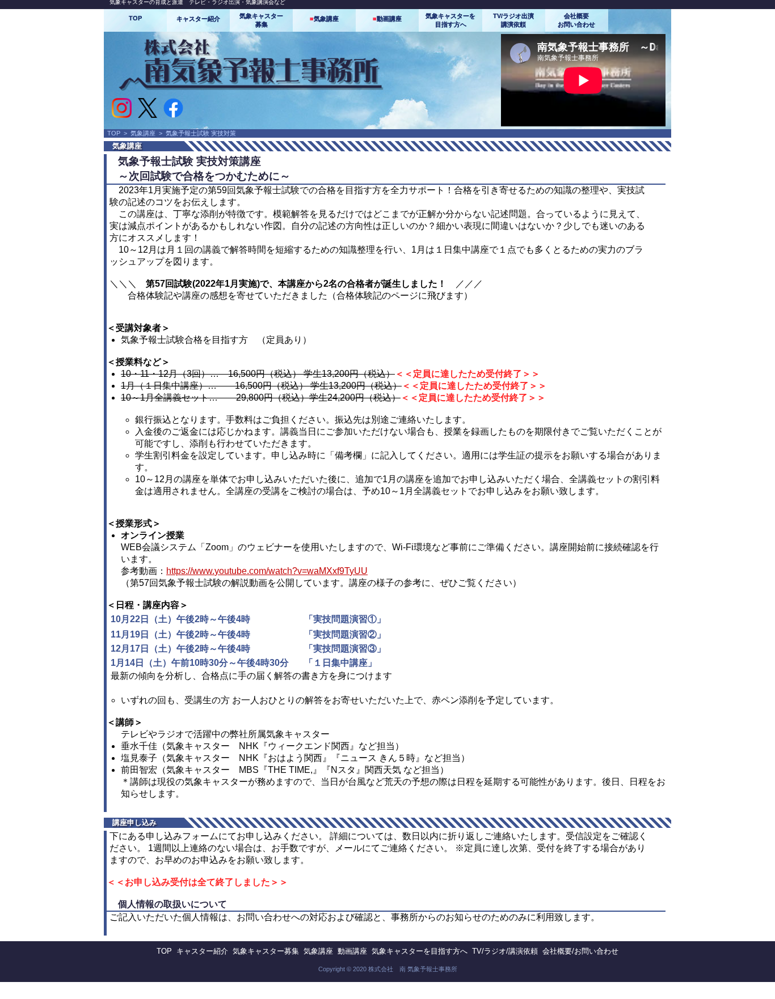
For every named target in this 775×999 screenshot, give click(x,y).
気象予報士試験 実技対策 (201, 133)
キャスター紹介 (198, 18)
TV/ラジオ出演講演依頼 (513, 20)
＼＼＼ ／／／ (296, 283)
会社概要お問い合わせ (576, 20)
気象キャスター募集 (261, 20)
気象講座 (324, 18)
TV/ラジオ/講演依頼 (505, 951)
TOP (135, 18)
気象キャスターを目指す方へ (450, 20)
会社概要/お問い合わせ (580, 951)
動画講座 (387, 18)
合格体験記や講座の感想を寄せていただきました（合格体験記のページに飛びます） (300, 295)
